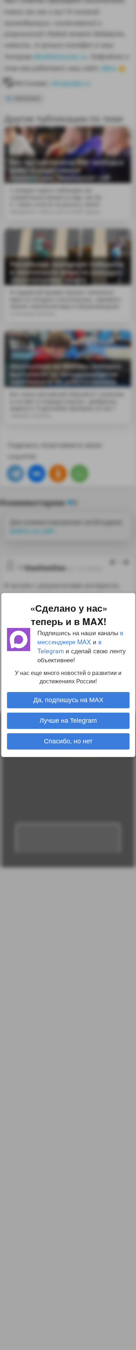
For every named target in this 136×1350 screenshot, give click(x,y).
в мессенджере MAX (80, 637)
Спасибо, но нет (68, 741)
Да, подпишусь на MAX (68, 700)
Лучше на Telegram (68, 720)
